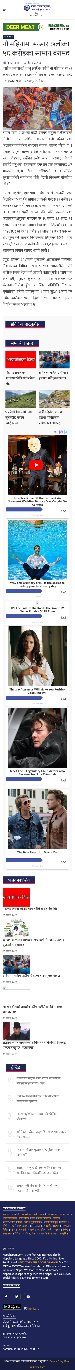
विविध (17, 1234)
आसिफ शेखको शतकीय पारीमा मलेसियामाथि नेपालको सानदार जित (33, 1009)
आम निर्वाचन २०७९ (49, 1234)
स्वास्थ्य (13, 1230)
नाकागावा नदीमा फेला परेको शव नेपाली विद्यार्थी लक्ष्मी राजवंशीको (38, 1081)
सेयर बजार (7, 1234)
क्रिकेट (65, 1230)
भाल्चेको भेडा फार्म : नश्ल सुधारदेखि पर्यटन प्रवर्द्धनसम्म (18, 418)
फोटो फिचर (24, 1218)
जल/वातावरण (10, 1218)
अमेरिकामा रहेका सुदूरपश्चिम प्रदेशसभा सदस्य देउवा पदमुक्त (41, 1134)
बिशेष (56, 1226)
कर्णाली (63, 1222)
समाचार (6, 1214)
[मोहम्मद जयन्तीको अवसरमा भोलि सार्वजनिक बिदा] (20, 359)
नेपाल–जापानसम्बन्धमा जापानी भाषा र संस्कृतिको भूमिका (38, 1099)
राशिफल (65, 1226)
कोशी (5, 1226)
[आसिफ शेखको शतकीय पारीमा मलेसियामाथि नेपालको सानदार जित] (37, 995)
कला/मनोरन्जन (44, 1218)
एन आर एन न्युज (51, 1222)
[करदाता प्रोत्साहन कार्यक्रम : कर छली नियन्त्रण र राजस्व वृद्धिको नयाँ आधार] (37, 928)
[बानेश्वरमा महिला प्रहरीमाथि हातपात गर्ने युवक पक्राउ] (54, 359)
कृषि (50, 1230)
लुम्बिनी (13, 1226)
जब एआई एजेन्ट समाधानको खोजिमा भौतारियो (37, 1117)
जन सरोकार (8, 37)
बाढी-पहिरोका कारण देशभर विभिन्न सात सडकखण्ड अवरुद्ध (50, 418)
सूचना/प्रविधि (36, 1222)
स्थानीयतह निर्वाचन (30, 1234)
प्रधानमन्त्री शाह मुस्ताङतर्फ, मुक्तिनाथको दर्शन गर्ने (39, 1152)
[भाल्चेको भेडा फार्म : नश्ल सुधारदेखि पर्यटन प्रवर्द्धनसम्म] (20, 399)
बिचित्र (5, 1230)
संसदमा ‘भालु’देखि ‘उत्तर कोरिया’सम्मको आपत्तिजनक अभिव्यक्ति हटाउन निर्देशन (39, 1170)
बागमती (22, 1230)
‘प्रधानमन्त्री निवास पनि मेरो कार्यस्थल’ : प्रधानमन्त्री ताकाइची (38, 1188)
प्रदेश (19, 1222)
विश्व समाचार (52, 1214)
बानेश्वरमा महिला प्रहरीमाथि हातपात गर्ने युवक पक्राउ (53, 375)
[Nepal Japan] (37, 7)
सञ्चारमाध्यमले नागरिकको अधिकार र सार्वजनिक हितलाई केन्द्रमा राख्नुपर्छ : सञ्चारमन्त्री (34, 1045)
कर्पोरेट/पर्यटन (9, 1222)
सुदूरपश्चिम (41, 1230)
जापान (41, 1214)
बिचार (69, 1214)
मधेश (26, 1222)
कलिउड (56, 1218)
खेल (33, 1218)
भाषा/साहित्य (23, 1226)
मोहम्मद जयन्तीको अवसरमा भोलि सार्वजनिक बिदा (20, 378)
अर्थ (35, 1214)
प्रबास (62, 1214)
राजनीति (15, 1214)
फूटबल (57, 1230)
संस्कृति (63, 1234)
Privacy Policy (56, 1361)
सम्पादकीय (47, 1226)
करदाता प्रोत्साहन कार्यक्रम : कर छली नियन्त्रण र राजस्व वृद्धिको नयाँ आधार (33, 942)
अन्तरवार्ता (35, 1226)
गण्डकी (31, 1230)
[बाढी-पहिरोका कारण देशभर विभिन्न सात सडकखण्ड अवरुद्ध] (54, 399)
